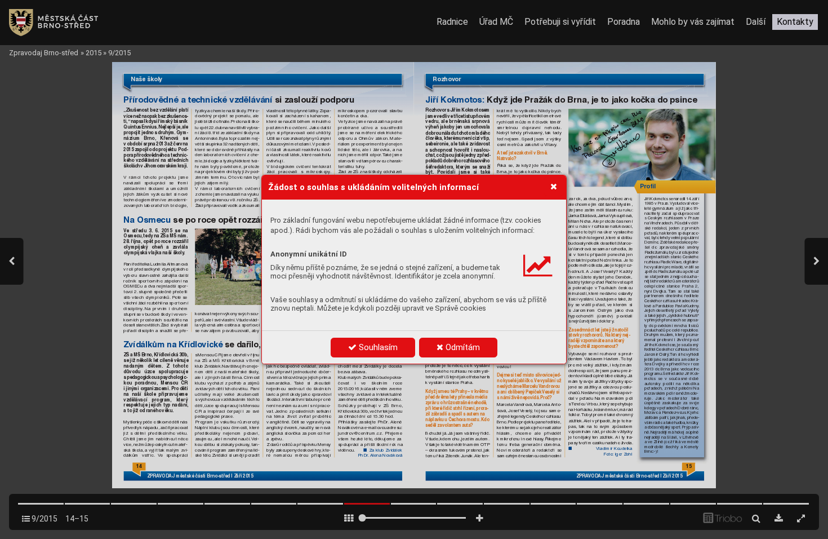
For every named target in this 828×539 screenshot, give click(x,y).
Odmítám (461, 347)
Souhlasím (377, 347)
